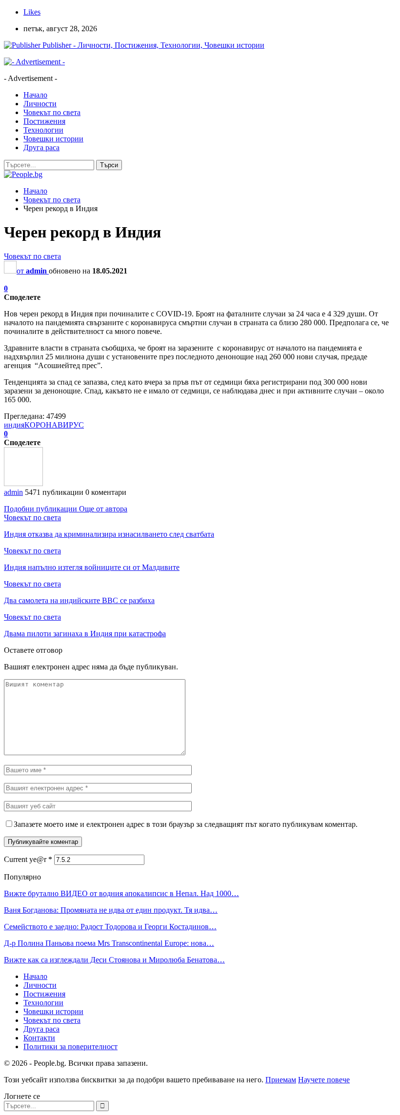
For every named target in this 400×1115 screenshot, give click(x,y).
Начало (35, 95)
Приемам (280, 1080)
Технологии (43, 130)
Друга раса (41, 147)
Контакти (39, 1038)
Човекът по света (51, 112)
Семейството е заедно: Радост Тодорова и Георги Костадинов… (110, 926)
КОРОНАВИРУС (54, 425)
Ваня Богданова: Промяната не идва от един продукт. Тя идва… (111, 910)
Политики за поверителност (70, 1046)
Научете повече (324, 1080)
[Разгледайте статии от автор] (23, 483)
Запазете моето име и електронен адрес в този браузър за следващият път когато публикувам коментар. (186, 824)
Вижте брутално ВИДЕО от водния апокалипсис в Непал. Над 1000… (121, 893)
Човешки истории (53, 139)
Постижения (44, 121)
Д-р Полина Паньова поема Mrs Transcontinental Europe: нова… (109, 943)
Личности (40, 103)
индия (14, 425)
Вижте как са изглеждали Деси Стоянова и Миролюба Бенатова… (114, 960)
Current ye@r (28, 859)
